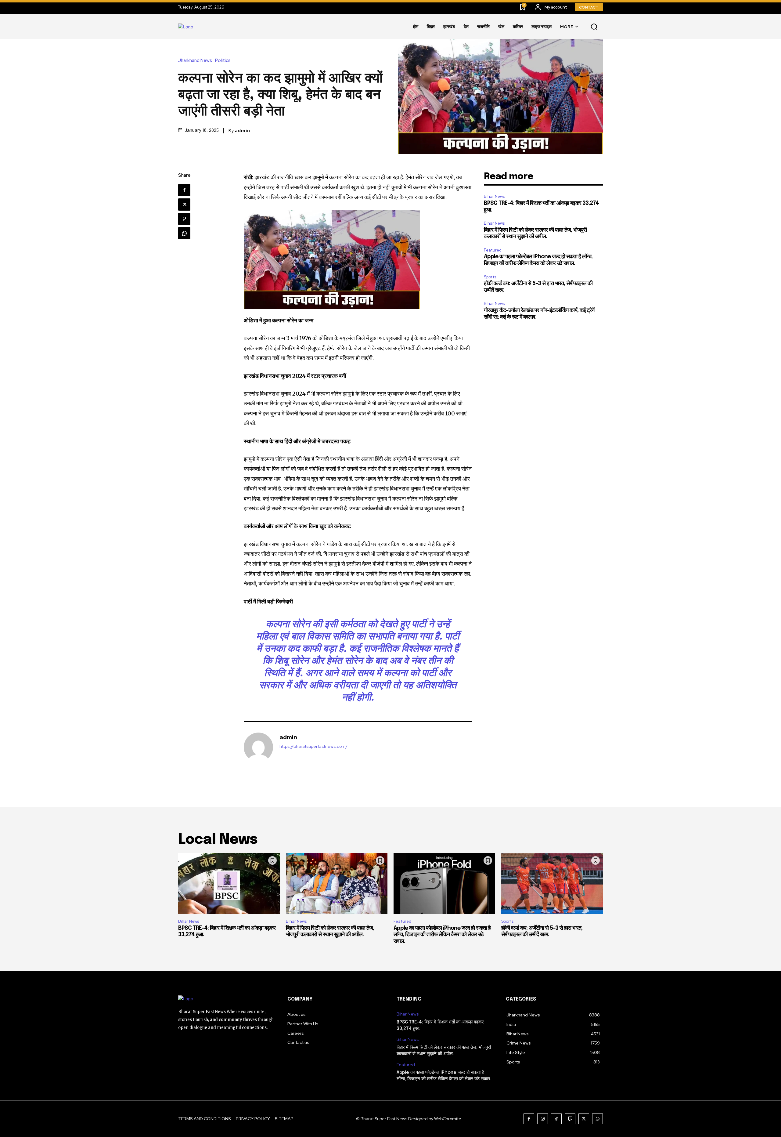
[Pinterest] (184, 219)
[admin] (258, 747)
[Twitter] (184, 204)
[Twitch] (570, 1118)
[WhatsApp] (184, 233)
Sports (490, 277)
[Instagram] (542, 1118)
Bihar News (494, 196)
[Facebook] (184, 190)
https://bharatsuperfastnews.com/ (313, 746)
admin (242, 130)
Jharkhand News (195, 60)
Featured (493, 250)
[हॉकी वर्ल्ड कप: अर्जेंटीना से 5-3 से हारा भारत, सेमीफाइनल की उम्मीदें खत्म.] (552, 883)
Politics (223, 60)
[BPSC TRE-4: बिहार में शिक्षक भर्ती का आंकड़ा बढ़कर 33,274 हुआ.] (229, 883)
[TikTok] (556, 1118)
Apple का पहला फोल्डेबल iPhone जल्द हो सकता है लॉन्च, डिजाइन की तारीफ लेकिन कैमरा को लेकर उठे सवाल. (442, 934)
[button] (594, 27)
